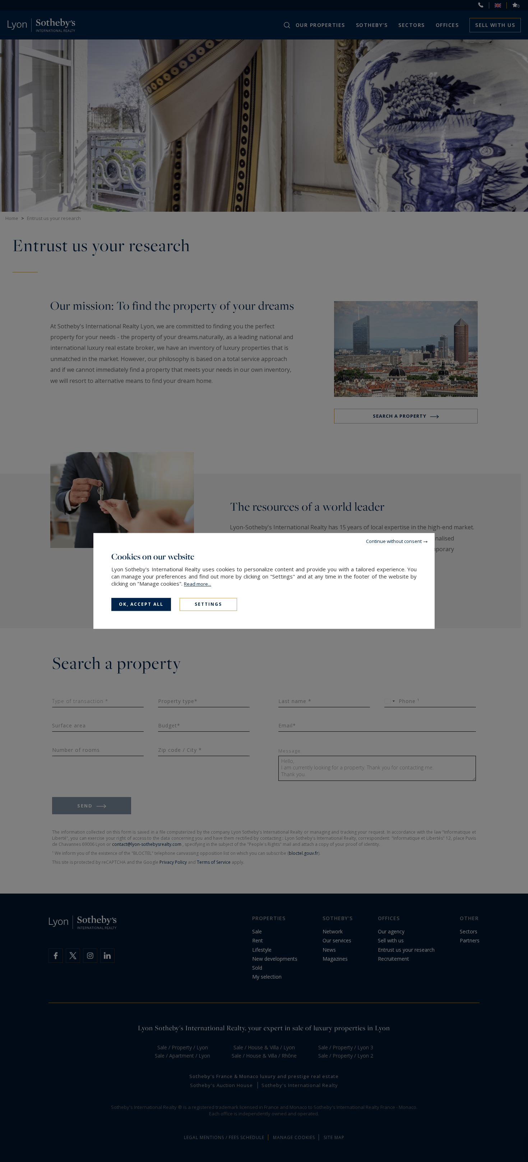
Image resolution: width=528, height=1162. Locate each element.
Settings (208, 604)
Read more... (197, 584)
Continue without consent (394, 541)
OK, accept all (141, 604)
